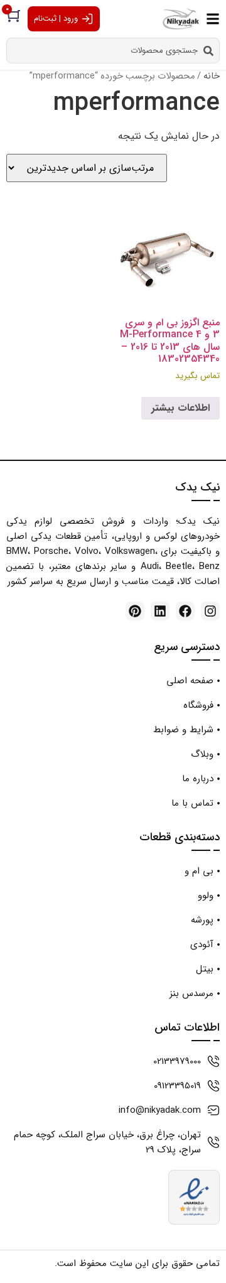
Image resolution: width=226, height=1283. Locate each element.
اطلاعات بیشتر (180, 408)
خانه (211, 76)
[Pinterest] (135, 611)
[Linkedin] (160, 611)
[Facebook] (185, 611)
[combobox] (113, 50)
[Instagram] (210, 611)
